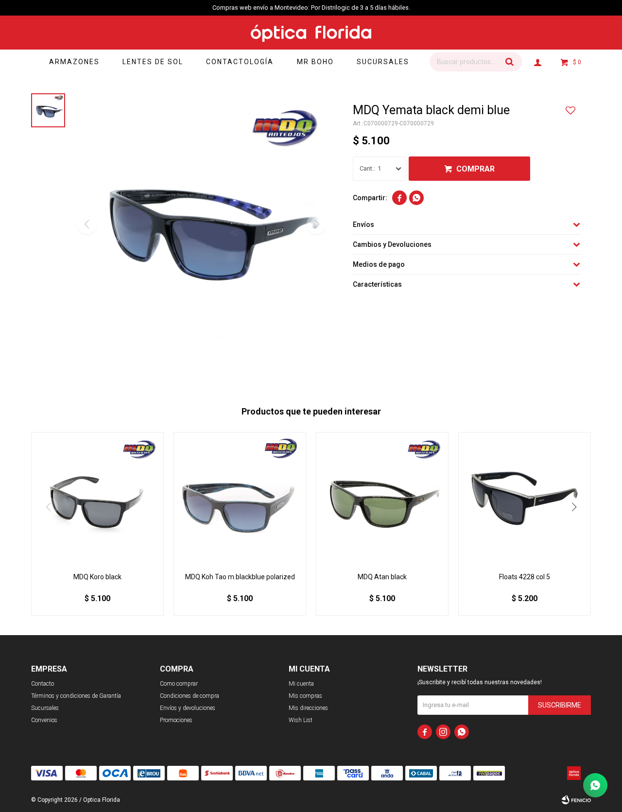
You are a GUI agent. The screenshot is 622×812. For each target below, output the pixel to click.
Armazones (74, 62)
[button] (510, 61)
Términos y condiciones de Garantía (76, 695)
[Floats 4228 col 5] (524, 498)
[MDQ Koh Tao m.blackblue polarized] (239, 498)
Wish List (300, 720)
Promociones (176, 720)
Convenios (44, 720)
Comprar (475, 168)
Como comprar (179, 683)
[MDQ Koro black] (97, 498)
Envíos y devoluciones (187, 708)
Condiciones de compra (189, 695)
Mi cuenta (301, 683)
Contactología (240, 62)
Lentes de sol (152, 62)
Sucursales (383, 62)
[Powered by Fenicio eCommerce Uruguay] (576, 800)
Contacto (42, 683)
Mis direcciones (308, 708)
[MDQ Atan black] (382, 498)
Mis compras (305, 695)
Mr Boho (315, 62)
